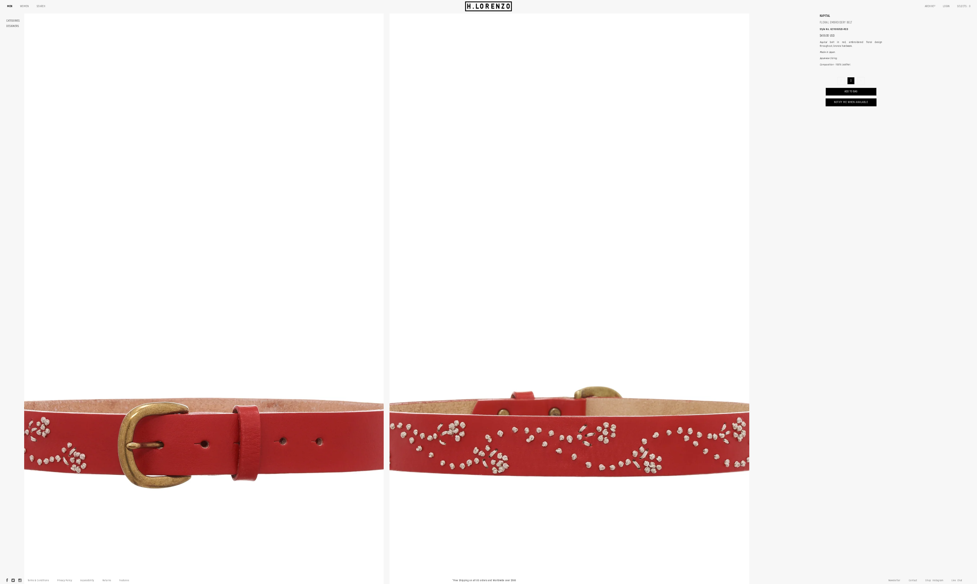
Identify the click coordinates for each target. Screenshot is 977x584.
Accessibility (87, 580)
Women (24, 6)
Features (124, 580)
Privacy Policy (64, 580)
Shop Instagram (934, 580)
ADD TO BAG (850, 91)
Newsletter (894, 580)
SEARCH (41, 6)
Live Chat (957, 580)
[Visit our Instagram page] (20, 580)
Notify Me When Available (851, 102)
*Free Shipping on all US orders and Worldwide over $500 (484, 580)
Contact (913, 580)
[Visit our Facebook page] (7, 580)
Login (946, 6)
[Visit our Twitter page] (13, 580)
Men (9, 6)
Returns (107, 580)
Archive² (930, 6)
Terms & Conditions (38, 580)
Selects (964, 6)
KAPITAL (825, 16)
